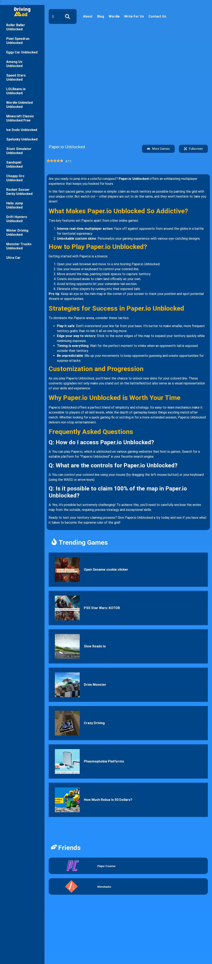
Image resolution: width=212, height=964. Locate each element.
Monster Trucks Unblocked (18, 246)
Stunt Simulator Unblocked (18, 151)
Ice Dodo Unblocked (21, 130)
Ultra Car (13, 258)
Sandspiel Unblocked (14, 164)
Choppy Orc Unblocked (15, 178)
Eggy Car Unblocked (21, 52)
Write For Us (134, 16)
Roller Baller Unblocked (15, 27)
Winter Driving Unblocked (17, 233)
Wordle (114, 16)
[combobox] (54, 16)
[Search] (68, 16)
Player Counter (106, 866)
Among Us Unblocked (14, 64)
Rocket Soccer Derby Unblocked (19, 192)
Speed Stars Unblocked (16, 77)
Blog (100, 16)
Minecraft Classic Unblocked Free (20, 118)
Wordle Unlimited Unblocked (19, 105)
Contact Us (157, 16)
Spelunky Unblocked (21, 139)
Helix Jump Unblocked (14, 205)
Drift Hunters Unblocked (16, 219)
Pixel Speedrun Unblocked (17, 41)
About (88, 16)
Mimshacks (104, 886)
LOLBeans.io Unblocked (16, 91)
